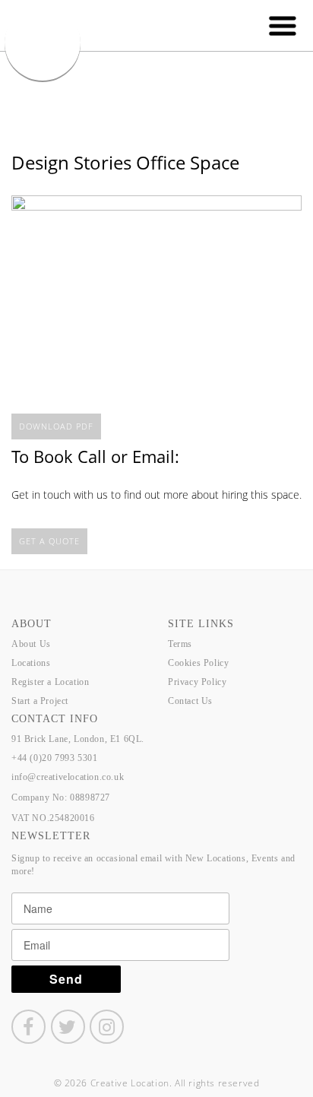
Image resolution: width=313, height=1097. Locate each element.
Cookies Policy (198, 663)
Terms (180, 644)
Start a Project (39, 701)
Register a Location (50, 682)
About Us (31, 644)
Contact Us (190, 701)
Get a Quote (49, 541)
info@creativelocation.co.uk (67, 777)
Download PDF (56, 426)
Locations (30, 663)
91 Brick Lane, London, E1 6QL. (77, 739)
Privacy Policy (197, 682)
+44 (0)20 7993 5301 (54, 758)
